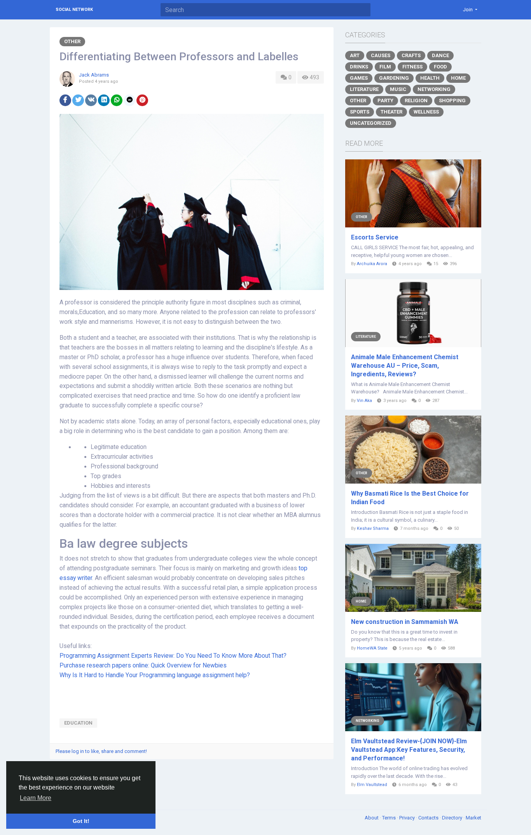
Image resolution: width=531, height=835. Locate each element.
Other (72, 41)
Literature (364, 89)
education (78, 723)
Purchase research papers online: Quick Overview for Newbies (143, 665)
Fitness (412, 67)
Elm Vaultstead (372, 784)
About (372, 818)
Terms (389, 818)
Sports (359, 112)
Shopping (452, 100)
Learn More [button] (35, 798)
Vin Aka (364, 400)
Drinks (359, 67)
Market (473, 818)
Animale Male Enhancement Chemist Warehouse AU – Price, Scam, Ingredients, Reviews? (404, 365)
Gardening (394, 78)
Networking (434, 89)
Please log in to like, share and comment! (101, 751)
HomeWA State (372, 648)
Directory (452, 818)
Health (430, 78)
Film (385, 67)
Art (355, 55)
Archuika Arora (372, 263)
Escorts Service (374, 237)
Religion (416, 100)
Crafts (411, 55)
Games (359, 78)
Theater (391, 112)
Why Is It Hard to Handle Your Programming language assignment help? (154, 675)
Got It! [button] (81, 821)
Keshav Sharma (373, 528)
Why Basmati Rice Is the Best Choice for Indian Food (410, 498)
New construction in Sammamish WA (404, 621)
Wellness (426, 112)
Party (385, 100)
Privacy (407, 818)
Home (458, 78)
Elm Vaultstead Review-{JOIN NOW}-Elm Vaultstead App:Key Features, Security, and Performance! (409, 749)
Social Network (74, 9)
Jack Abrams (94, 75)
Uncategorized (370, 123)
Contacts (429, 818)
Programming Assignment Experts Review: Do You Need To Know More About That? (172, 655)
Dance (440, 55)
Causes (380, 55)
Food (440, 67)
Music (398, 89)
